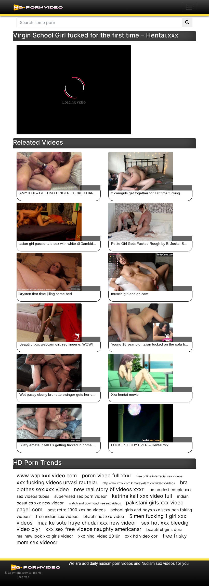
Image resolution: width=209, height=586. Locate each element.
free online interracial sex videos (159, 476)
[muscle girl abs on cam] (150, 272)
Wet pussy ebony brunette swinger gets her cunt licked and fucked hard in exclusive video (91, 394)
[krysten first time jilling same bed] (59, 272)
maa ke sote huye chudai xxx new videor (86, 523)
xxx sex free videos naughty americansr (93, 529)
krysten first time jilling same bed (45, 294)
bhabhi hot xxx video (103, 516)
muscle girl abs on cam (129, 294)
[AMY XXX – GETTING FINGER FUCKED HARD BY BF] (59, 171)
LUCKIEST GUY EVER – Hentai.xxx (139, 445)
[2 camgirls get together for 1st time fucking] (150, 171)
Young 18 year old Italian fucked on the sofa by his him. (155, 344)
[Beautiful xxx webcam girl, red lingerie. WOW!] (59, 322)
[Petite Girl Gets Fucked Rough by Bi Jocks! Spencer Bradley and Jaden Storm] (150, 222)
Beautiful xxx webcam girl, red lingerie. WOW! (56, 344)
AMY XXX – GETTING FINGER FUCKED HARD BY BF (63, 193)
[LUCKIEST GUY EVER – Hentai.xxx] (150, 423)
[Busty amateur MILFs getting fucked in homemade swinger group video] (59, 423)
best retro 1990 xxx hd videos (76, 509)
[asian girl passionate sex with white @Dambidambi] (59, 222)
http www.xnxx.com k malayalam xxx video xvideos (138, 483)
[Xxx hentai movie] (150, 373)
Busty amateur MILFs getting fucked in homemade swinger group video (77, 445)
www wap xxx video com (47, 476)
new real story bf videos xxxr (108, 489)
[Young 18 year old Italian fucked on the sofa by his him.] (150, 322)
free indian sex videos (57, 516)
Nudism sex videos (158, 563)
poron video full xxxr (106, 476)
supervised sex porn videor (80, 496)
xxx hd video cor (141, 536)
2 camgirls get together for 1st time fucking (145, 193)
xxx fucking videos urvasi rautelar (57, 482)
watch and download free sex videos (95, 503)
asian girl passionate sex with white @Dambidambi (60, 243)
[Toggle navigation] (189, 7)
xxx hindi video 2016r (99, 536)
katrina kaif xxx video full (142, 496)
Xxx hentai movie (125, 394)
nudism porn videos (116, 563)
